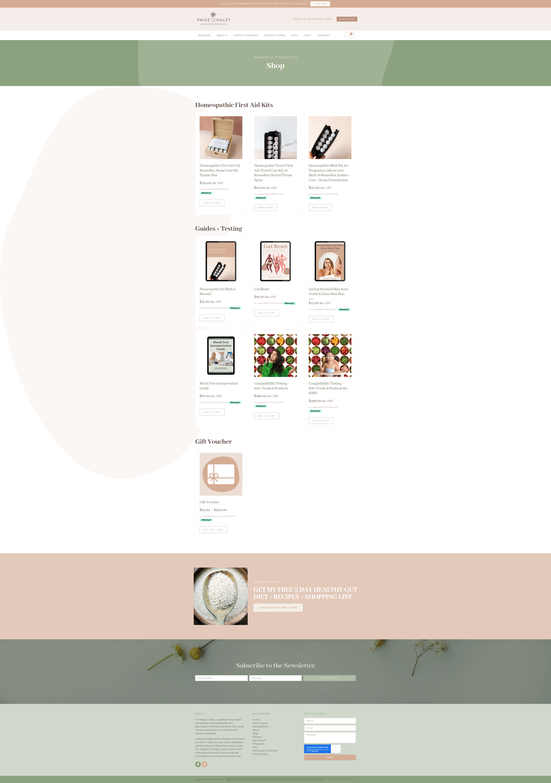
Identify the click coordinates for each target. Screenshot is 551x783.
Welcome (204, 35)
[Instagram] (204, 764)
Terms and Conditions (265, 750)
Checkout (323, 35)
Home (256, 719)
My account (259, 740)
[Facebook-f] (198, 764)
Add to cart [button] (212, 202)
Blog (295, 35)
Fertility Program (246, 35)
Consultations (260, 726)
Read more (265, 207)
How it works (260, 723)
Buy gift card (213, 529)
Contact (257, 736)
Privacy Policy (260, 754)
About (221, 35)
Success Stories (274, 35)
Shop (307, 35)
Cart (255, 747)
